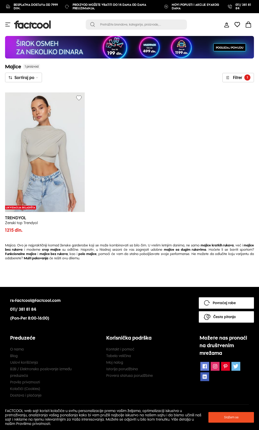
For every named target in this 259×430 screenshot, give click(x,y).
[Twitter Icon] (236, 366)
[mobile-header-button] (227, 24)
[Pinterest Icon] (225, 366)
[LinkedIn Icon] (205, 377)
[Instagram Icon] (215, 366)
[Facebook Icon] (205, 366)
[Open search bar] (93, 25)
